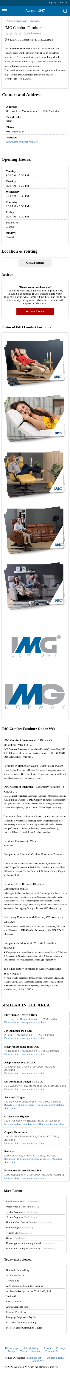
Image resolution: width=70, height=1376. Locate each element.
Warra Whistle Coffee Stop (22, 1206)
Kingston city (21, 21)
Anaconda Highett (15, 1097)
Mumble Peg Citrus (16, 1312)
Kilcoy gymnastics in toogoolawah (30, 1243)
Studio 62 (11, 1296)
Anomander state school (18, 1306)
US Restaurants (56, 1357)
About (47, 1348)
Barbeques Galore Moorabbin (22, 1170)
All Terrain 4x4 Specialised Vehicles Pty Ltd (28, 1291)
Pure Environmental (23, 1201)
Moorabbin (35, 21)
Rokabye (9, 1151)
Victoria (9, 21)
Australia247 (35, 10)
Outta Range (19, 1227)
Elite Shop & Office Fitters (20, 1014)
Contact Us (51, 1351)
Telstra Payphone (22, 1211)
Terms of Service (30, 1351)
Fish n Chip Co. (14, 1301)
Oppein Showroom (15, 1132)
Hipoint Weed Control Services (29, 1222)
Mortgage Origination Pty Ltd (21, 1317)
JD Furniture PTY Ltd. (18, 1030)
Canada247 (37, 1360)
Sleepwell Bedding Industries (21, 1046)
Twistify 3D (19, 1232)
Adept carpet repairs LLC (20, 1062)
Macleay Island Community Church (24, 1327)
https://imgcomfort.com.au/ (22, 141)
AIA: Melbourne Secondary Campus (24, 1285)
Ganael (16, 1238)
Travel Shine (12, 1280)
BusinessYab (34, 1357)
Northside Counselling (17, 1270)
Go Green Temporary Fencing (21, 1322)
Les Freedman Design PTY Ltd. (23, 1081)
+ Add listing (31, 1348)
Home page (11, 1348)
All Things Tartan (15, 1275)
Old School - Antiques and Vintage (30, 1248)
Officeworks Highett (16, 1116)
